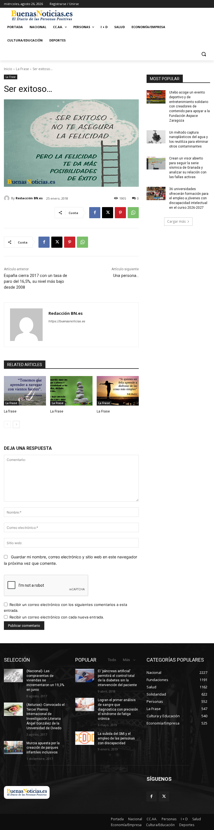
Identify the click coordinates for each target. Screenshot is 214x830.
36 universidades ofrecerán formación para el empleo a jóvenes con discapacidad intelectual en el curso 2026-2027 (188, 198)
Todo (112, 660)
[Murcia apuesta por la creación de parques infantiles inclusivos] (13, 747)
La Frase (22, 69)
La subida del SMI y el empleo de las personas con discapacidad (116, 738)
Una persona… (126, 275)
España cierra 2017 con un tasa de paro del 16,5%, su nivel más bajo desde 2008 (35, 281)
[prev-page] (7, 424)
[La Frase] (71, 391)
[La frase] (25, 391)
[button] (203, 53)
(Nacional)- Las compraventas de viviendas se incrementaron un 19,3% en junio (45, 680)
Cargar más (176, 221)
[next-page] (16, 424)
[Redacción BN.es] (7, 198)
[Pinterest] (120, 212)
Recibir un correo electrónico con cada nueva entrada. (56, 617)
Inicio (8, 69)
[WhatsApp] (133, 212)
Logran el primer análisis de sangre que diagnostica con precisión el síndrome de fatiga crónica (118, 709)
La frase (10, 411)
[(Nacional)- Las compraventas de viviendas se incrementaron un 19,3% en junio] (13, 675)
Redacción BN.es (29, 198)
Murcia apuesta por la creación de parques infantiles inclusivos (43, 748)
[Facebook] (94, 212)
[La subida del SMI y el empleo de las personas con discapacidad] (84, 738)
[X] (107, 212)
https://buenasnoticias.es (66, 321)
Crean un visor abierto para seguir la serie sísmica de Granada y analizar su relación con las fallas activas (187, 167)
